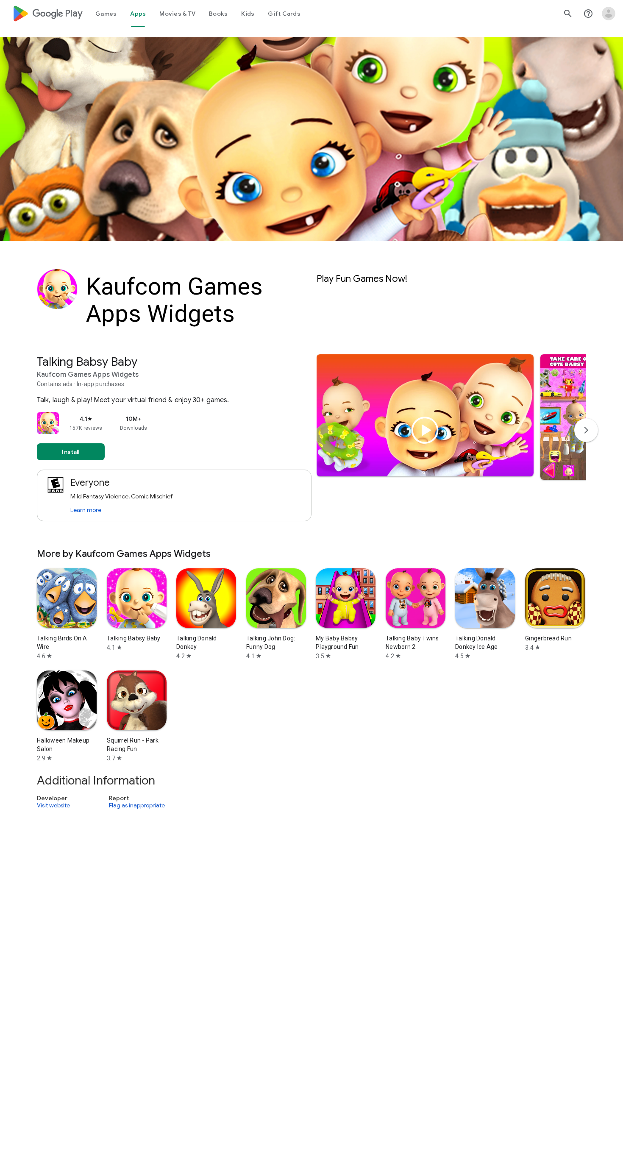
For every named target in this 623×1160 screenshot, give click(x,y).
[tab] (106, 13)
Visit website (53, 805)
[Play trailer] (425, 430)
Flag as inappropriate (137, 805)
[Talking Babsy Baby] (311, 444)
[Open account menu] (608, 13)
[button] (575, 417)
